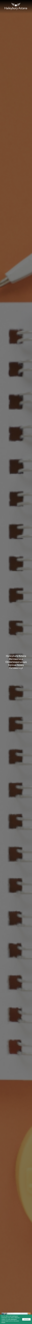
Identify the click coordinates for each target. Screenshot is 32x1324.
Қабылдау (26, 1319)
